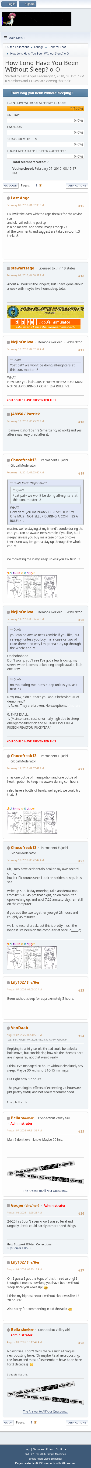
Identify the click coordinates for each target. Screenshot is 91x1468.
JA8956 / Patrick (25, 414)
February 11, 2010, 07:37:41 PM (25, 768)
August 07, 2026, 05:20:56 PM (24, 1035)
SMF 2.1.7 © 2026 (35, 1454)
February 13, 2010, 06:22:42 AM (25, 860)
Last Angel (21, 197)
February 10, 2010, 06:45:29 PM (25, 421)
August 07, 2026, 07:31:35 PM (24, 1130)
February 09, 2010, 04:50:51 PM (25, 275)
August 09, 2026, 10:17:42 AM (24, 1342)
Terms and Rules (43, 1449)
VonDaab (19, 1027)
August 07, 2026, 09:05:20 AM (24, 989)
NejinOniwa (22, 342)
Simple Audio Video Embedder (45, 1458)
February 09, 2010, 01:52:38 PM (25, 205)
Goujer (17, 1205)
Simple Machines (56, 1454)
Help (27, 1449)
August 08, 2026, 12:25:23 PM (24, 1212)
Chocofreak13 (23, 459)
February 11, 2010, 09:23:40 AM (25, 472)
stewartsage (22, 268)
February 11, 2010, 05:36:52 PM (25, 619)
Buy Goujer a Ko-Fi (19, 1248)
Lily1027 (18, 982)
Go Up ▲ (61, 1449)
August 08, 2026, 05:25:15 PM (24, 1269)
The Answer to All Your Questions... (45, 1191)
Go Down (10, 185)
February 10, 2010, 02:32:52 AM (25, 349)
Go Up (8, 1422)
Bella (15, 1117)
